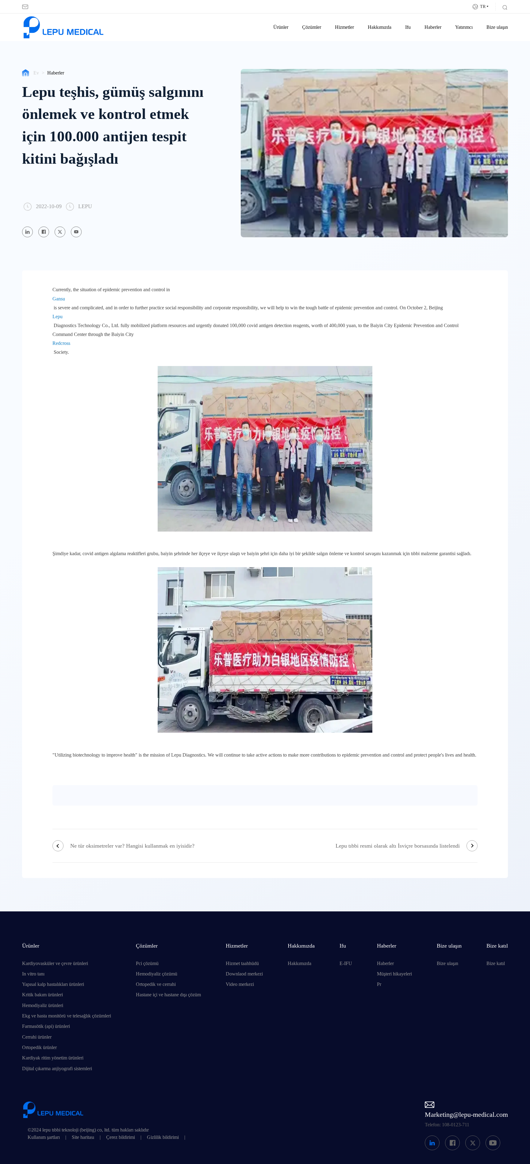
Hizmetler (344, 27)
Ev (36, 72)
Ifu (408, 27)
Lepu (57, 316)
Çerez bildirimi (120, 1137)
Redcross (61, 343)
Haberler (432, 27)
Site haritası (83, 1137)
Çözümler (311, 27)
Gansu (58, 299)
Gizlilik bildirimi (163, 1137)
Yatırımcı (464, 27)
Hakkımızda (379, 27)
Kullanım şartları (44, 1137)
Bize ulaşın (497, 27)
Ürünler (280, 27)
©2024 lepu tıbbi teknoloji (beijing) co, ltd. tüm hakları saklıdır (88, 1130)
